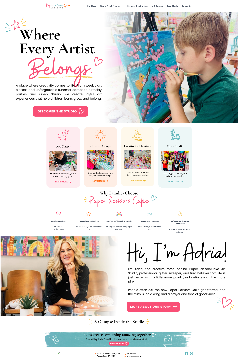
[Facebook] (186, 353)
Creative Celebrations (138, 6)
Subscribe (187, 6)
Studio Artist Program (110, 6)
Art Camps (157, 6)
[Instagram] (191, 353)
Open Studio (172, 6)
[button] (122, 6)
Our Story (91, 6)
